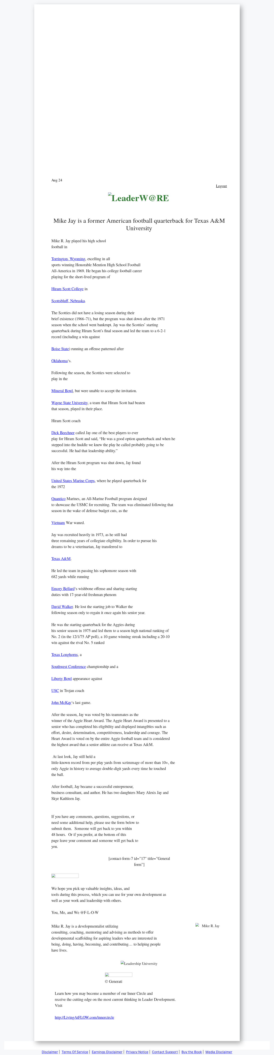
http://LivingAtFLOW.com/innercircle (84, 1017)
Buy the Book (192, 1052)
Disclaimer (50, 1052)
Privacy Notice (137, 1052)
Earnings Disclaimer (107, 1052)
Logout (221, 185)
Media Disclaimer (219, 1052)
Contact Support (165, 1052)
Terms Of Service (75, 1052)
